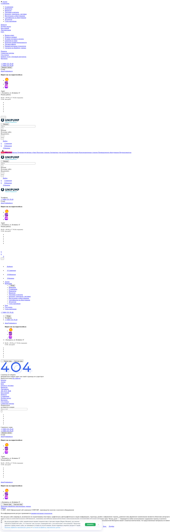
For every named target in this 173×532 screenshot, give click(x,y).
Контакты (4, 400)
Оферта (3, 508)
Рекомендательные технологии (15, 46)
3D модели (8, 19)
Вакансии (8, 10)
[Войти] (2, 249)
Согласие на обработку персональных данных (46, 527)
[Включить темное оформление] (3, 117)
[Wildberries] (6, 88)
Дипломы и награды (12, 12)
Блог (2, 384)
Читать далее (113, 519)
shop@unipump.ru (7, 71)
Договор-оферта (10, 44)
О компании (9, 7)
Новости (4, 394)
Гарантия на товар (11, 41)
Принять (90, 524)
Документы (5, 389)
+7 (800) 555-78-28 (7, 64)
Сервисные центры (7, 403)
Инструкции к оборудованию (15, 16)
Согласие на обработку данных (15, 48)
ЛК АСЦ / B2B (6, 391)
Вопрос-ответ (9, 35)
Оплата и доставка (7, 385)
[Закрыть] (2, 258)
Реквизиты (8, 9)
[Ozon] (6, 84)
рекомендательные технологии (41, 513)
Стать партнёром (10, 21)
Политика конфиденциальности (16, 42)
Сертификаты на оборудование (15, 18)
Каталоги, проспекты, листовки (16, 14)
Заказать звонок (6, 67)
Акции (3, 382)
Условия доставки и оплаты (14, 39)
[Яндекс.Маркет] (7, 80)
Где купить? (5, 402)
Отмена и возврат (11, 37)
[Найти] (2, 136)
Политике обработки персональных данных (18, 527)
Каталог (3, 380)
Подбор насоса (6, 398)
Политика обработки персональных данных (16, 506)
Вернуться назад (6, 378)
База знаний (5, 393)
